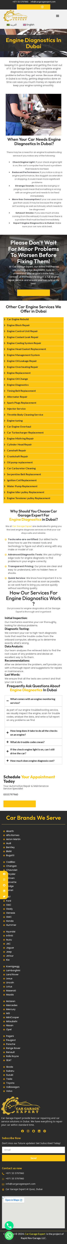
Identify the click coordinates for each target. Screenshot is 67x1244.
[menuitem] (11, 24)
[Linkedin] (4, 891)
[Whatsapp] (9, 1235)
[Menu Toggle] (57, 15)
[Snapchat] (4, 885)
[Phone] (9, 1225)
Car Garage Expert (22, 526)
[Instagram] (4, 879)
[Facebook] (4, 874)
